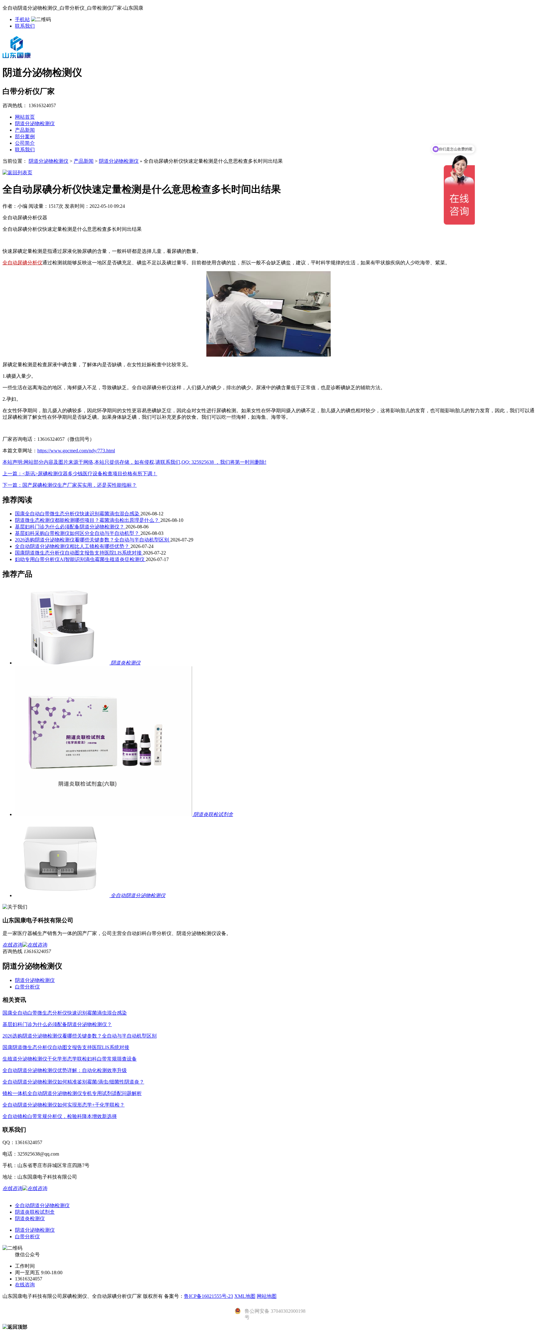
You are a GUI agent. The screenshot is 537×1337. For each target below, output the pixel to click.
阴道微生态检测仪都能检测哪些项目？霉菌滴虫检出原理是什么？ (87, 520)
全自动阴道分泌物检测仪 (42, 1205)
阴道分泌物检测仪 (35, 123)
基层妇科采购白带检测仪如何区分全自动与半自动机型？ (77, 533)
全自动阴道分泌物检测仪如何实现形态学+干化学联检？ (63, 1104)
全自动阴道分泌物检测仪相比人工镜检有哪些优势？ (73, 546)
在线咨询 (25, 1284)
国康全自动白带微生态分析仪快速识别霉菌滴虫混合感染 (77, 513)
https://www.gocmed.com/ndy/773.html (76, 450)
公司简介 (25, 143)
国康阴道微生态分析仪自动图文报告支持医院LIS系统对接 (79, 552)
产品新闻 (25, 130)
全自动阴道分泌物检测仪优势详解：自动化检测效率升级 (64, 1070)
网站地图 (267, 1296)
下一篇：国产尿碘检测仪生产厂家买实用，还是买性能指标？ (69, 485)
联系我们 (25, 26)
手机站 (22, 19)
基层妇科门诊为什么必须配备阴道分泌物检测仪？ (70, 526)
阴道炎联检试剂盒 (35, 1212)
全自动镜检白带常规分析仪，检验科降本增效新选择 (59, 1116)
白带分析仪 (27, 986)
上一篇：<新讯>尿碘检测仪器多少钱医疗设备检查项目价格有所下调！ (79, 473)
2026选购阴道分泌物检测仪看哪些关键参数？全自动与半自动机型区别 (92, 539)
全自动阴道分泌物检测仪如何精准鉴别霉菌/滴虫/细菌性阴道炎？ (73, 1081)
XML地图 (244, 1296)
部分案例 (25, 136)
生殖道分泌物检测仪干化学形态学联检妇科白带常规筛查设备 (69, 1058)
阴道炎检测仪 (30, 1218)
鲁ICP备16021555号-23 (208, 1296)
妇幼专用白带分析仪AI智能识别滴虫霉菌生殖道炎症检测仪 (80, 559)
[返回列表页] (17, 172)
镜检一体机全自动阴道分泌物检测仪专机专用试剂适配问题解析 (72, 1093)
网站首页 (25, 117)
